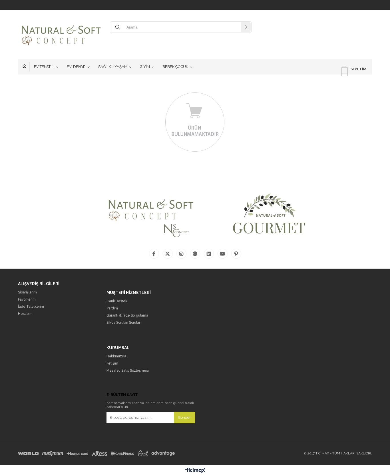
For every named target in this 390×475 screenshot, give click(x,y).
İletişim (112, 363)
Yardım (112, 308)
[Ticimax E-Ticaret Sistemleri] (195, 471)
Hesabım (25, 314)
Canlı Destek (116, 301)
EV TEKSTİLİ (44, 67)
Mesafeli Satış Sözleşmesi (127, 371)
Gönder (184, 417)
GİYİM (145, 67)
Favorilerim (27, 299)
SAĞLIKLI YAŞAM (112, 67)
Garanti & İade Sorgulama (127, 315)
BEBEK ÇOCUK (175, 67)
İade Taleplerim (31, 307)
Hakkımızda (116, 356)
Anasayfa (26, 67)
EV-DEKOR (76, 67)
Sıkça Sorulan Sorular (123, 323)
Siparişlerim (27, 292)
